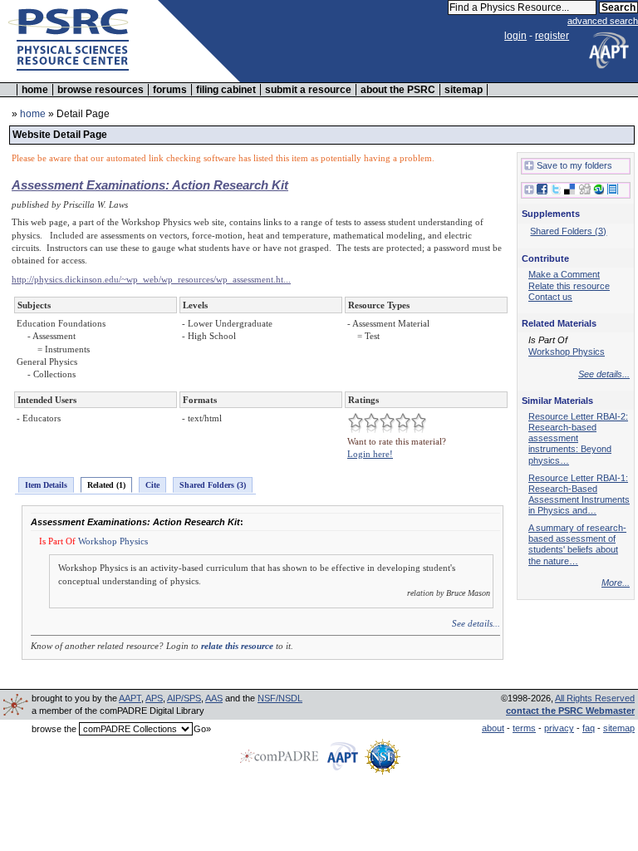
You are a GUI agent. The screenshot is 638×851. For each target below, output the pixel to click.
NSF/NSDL (280, 698)
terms (524, 728)
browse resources (100, 90)
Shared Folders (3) (212, 484)
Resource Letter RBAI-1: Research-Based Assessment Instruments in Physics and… (579, 494)
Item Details (46, 484)
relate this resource (237, 646)
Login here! (370, 454)
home (35, 90)
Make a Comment (564, 274)
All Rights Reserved (595, 698)
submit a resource (308, 90)
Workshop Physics (113, 541)
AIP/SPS (184, 698)
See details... (476, 623)
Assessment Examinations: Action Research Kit (150, 185)
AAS (214, 698)
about (493, 728)
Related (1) (106, 484)
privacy (559, 728)
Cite (152, 484)
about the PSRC (398, 90)
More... (615, 583)
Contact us (550, 297)
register (552, 36)
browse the (54, 729)
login (515, 36)
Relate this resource (569, 286)
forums (170, 90)
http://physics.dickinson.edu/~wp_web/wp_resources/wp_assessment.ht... (151, 279)
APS (154, 698)
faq (588, 728)
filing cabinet (226, 90)
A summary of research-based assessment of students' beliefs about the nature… (577, 544)
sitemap (463, 90)
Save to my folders (574, 165)
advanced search (602, 21)
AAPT (130, 698)
